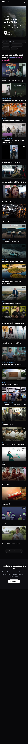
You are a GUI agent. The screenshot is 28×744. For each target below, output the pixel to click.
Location (5, 45)
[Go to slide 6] (11, 34)
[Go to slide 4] (7, 34)
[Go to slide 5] (9, 34)
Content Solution (16, 45)
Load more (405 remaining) (14, 550)
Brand (13, 48)
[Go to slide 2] (5, 34)
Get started (13, 581)
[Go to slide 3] (6, 34)
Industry (5, 48)
